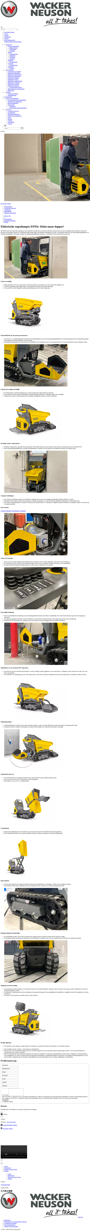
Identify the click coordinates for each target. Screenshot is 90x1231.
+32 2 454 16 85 (11, 1122)
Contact (6, 35)
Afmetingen (7, 210)
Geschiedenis (11, 112)
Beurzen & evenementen (14, 116)
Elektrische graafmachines (15, 81)
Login (6, 34)
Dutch (19, 41)
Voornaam (5, 1065)
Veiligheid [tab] (23, 511)
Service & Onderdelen (12, 98)
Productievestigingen (13, 114)
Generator (10, 63)
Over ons (8, 109)
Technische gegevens (10, 208)
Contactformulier (5, 1184)
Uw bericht (5, 1095)
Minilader (10, 60)
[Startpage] (39, 26)
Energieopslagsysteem (15, 87)
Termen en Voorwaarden (11, 1226)
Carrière (6, 38)
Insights (10, 119)
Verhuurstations (12, 95)
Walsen (10, 52)
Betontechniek (13, 48)
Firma (4, 1072)
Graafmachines (13, 54)
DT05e (6, 222)
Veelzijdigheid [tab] (16, 511)
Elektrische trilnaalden (14, 73)
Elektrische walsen (13, 79)
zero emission (10, 70)
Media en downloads (10, 213)
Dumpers (12, 59)
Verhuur (8, 92)
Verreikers (12, 57)
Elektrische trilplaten (13, 78)
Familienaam (6, 1068)
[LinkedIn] (11, 1191)
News (9, 117)
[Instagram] (4, 1191)
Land (4, 1079)
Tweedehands (8, 97)
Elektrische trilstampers (14, 76)
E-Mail (4, 1082)
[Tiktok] (8, 1191)
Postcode (5, 1075)
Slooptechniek (13, 62)
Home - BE (7, 216)
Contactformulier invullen (10, 1125)
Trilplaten (12, 51)
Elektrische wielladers (14, 82)
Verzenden (5, 1100)
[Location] (2, 1191)
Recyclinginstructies (9, 1225)
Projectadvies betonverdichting (18, 108)
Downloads (11, 122)
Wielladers (12, 55)
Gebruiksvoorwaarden (10, 1223)
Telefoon (4, 1085)
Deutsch (11, 41)
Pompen (11, 68)
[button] (9, 40)
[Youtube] (10, 1191)
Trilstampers (12, 49)
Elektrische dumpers (13, 86)
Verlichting (11, 67)
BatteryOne (11, 90)
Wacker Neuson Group (10, 1169)
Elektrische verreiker (13, 84)
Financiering (11, 105)
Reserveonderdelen (13, 103)
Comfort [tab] (3, 511)
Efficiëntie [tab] (8, 511)
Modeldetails (7, 211)
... (4, 217)
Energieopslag (13, 65)
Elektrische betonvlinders (15, 74)
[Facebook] (6, 1191)
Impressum (7, 1220)
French (16, 41)
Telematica (12, 106)
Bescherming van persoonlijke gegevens (15, 1221)
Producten (9, 44)
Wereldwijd (7, 37)
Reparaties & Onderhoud (15, 101)
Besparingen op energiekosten (16, 89)
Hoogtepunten (8, 206)
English (6, 41)
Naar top (80, 1217)
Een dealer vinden (9, 32)
